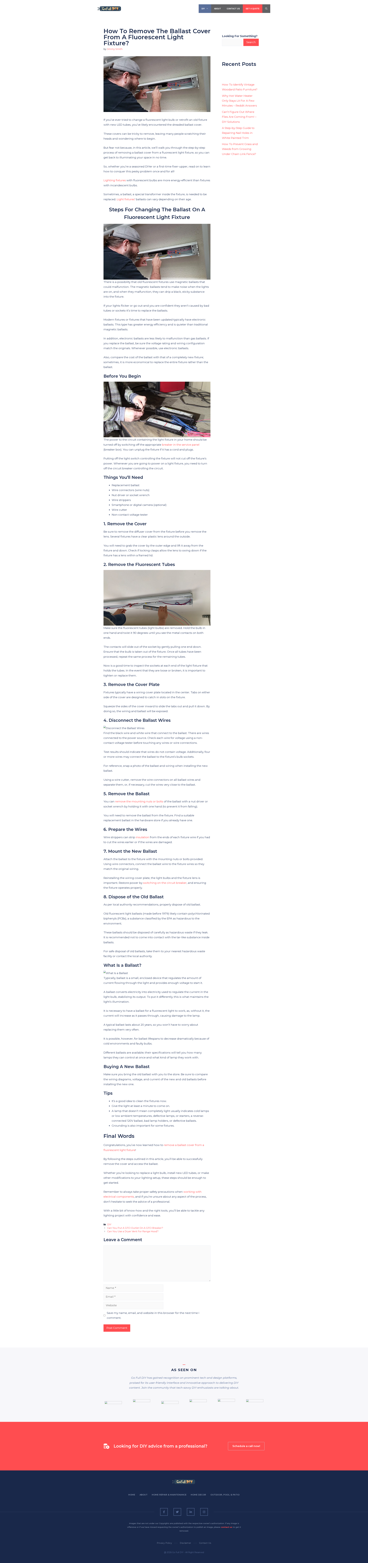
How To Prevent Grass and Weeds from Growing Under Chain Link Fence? (240, 149)
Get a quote (252, 8)
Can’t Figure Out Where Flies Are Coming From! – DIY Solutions (239, 116)
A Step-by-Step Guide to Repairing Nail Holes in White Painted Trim (238, 132)
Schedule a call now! (246, 1446)
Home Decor (198, 1494)
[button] (266, 8)
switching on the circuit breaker (165, 882)
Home (131, 1494)
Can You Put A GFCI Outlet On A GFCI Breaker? (135, 1227)
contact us (226, 1527)
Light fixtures (126, 199)
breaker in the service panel (180, 444)
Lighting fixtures (114, 180)
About (217, 8)
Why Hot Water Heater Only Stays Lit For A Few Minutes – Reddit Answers (239, 100)
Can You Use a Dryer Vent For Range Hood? (132, 1231)
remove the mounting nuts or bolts (139, 801)
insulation (142, 837)
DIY (203, 8)
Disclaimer (185, 1543)
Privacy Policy (164, 1543)
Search (251, 42)
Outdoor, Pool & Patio (225, 1494)
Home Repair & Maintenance (169, 1494)
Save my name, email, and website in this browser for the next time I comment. (153, 1315)
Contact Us (233, 8)
